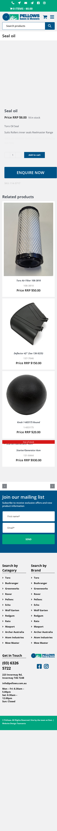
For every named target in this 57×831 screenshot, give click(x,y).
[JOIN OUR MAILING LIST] (32, 3)
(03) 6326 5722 (10, 665)
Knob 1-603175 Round (28, 422)
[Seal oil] (28, 75)
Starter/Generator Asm (28, 450)
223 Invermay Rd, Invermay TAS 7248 (13, 676)
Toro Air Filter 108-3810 (28, 280)
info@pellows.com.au (14, 683)
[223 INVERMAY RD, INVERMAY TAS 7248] (19, 3)
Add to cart (34, 155)
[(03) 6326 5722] (13, 3)
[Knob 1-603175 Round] (26, 374)
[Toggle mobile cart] (45, 17)
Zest (50, 720)
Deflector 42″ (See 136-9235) (28, 353)
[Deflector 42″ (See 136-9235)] (28, 302)
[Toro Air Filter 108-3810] (28, 204)
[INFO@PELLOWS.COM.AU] (25, 3)
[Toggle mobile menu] (52, 17)
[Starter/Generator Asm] (18, 443)
